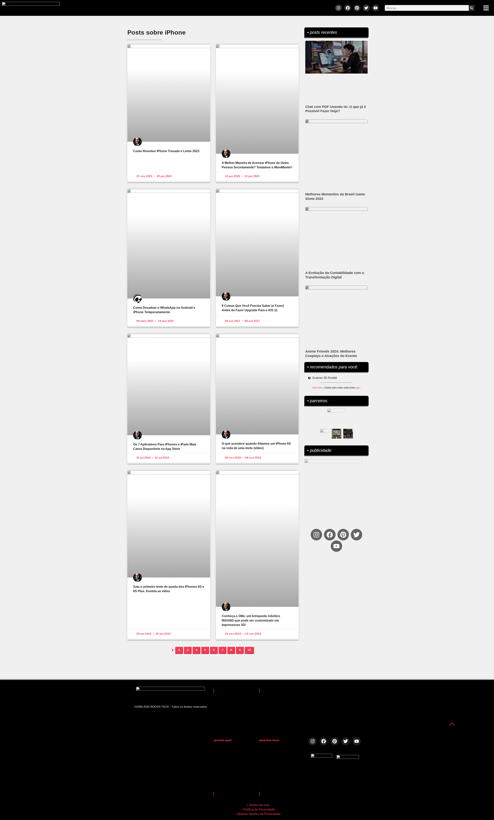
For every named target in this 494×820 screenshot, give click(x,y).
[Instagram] (338, 7)
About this (317, 387)
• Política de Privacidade (258, 809)
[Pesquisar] (472, 8)
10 (251, 649)
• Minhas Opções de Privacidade (258, 814)
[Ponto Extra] (336, 433)
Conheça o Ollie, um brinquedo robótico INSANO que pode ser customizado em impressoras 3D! (251, 620)
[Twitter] (366, 7)
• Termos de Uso (258, 805)
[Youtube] (375, 7)
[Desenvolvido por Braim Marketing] (348, 758)
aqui (357, 387)
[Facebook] (347, 7)
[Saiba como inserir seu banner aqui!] (325, 433)
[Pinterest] (357, 7)
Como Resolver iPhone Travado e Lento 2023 (166, 151)
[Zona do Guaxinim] (348, 433)
